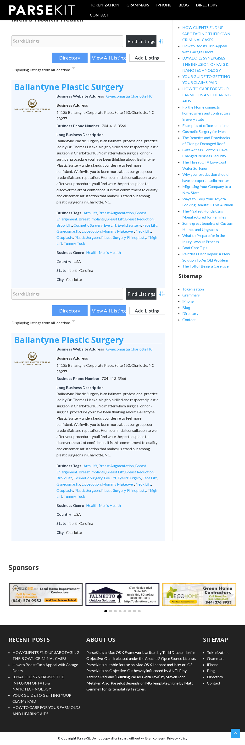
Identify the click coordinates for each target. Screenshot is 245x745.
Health (91, 252)
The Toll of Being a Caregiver (206, 266)
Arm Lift (90, 212)
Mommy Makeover (118, 231)
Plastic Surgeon (87, 237)
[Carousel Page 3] (115, 611)
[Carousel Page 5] (124, 611)
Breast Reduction (139, 219)
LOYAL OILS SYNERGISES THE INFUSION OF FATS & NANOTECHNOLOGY (205, 64)
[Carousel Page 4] (120, 611)
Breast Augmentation (116, 212)
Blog (183, 5)
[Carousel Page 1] (105, 611)
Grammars (138, 5)
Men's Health (110, 252)
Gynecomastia (68, 231)
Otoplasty (64, 237)
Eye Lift (110, 225)
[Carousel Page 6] (129, 611)
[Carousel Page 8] (139, 611)
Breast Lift (115, 219)
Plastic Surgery (113, 237)
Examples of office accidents (205, 125)
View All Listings (109, 57)
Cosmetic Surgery (87, 225)
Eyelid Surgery (129, 225)
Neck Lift (143, 231)
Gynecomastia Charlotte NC (129, 96)
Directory (206, 5)
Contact (99, 15)
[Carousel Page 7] (134, 611)
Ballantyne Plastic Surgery (68, 86)
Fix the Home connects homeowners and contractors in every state (206, 113)
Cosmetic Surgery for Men (204, 131)
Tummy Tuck (74, 243)
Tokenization (104, 5)
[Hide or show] (73, 69)
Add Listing (147, 57)
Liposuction (91, 231)
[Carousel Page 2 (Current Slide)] (110, 611)
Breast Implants (92, 219)
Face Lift (149, 225)
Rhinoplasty (136, 237)
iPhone (163, 5)
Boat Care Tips (194, 247)
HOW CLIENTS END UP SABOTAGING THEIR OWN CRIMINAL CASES (206, 33)
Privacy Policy (177, 738)
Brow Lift (64, 225)
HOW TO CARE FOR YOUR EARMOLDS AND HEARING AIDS (206, 94)
